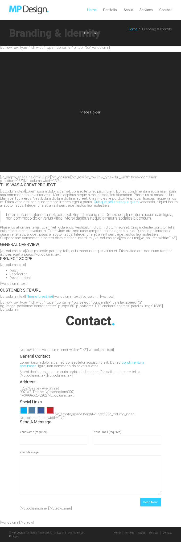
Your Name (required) (34, 432)
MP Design (18, 532)
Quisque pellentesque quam (116, 202)
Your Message (29, 452)
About (128, 10)
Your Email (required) (107, 432)
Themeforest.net (39, 296)
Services (146, 10)
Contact (165, 10)
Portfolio (110, 10)
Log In (60, 532)
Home (92, 10)
